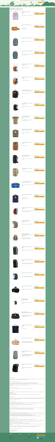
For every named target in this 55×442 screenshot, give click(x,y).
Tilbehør (10, 436)
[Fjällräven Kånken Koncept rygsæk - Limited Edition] (15, 134)
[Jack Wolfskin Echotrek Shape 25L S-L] (15, 69)
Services (10, 438)
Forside (21, 0)
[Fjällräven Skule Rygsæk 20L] (15, 43)
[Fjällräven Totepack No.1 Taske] (15, 330)
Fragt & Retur (33, 0)
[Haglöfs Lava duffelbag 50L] (15, 343)
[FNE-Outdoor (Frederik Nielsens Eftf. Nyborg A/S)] (14, 2)
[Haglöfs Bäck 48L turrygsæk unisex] (15, 265)
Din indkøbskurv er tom (40, 2)
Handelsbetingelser (30, 0)
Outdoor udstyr (11, 437)
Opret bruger (20, 435)
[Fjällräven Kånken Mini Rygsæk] (15, 17)
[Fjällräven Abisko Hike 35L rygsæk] (15, 356)
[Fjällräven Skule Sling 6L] (15, 30)
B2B (39, 0)
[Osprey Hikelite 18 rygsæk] (15, 278)
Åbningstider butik (37, 0)
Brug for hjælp (25, 0)
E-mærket (41, 0)
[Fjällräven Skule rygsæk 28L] (15, 56)
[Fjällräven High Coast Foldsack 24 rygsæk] (15, 121)
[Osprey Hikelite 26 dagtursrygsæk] (15, 304)
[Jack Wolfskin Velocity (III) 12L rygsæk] (15, 82)
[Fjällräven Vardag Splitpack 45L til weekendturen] (15, 186)
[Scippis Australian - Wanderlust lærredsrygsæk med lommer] (15, 239)
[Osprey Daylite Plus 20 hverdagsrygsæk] (15, 226)
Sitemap (28, 439)
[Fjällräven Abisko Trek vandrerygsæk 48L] (15, 160)
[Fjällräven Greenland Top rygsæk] (15, 147)
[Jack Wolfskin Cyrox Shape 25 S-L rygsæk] (15, 108)
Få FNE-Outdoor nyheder (41, 435)
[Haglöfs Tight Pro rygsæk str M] (15, 369)
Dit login (44, 0)
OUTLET (10, 439)
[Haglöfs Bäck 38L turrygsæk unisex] (15, 252)
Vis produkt (39, 144)
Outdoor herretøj (11, 435)
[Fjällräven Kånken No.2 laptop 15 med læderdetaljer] (15, 95)
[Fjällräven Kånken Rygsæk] (15, 200)
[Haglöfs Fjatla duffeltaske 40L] (15, 291)
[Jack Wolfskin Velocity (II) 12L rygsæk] (15, 213)
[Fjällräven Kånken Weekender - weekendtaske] (15, 317)
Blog (40, 0)
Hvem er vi (23, 0)
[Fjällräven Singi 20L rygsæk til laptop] (15, 173)
